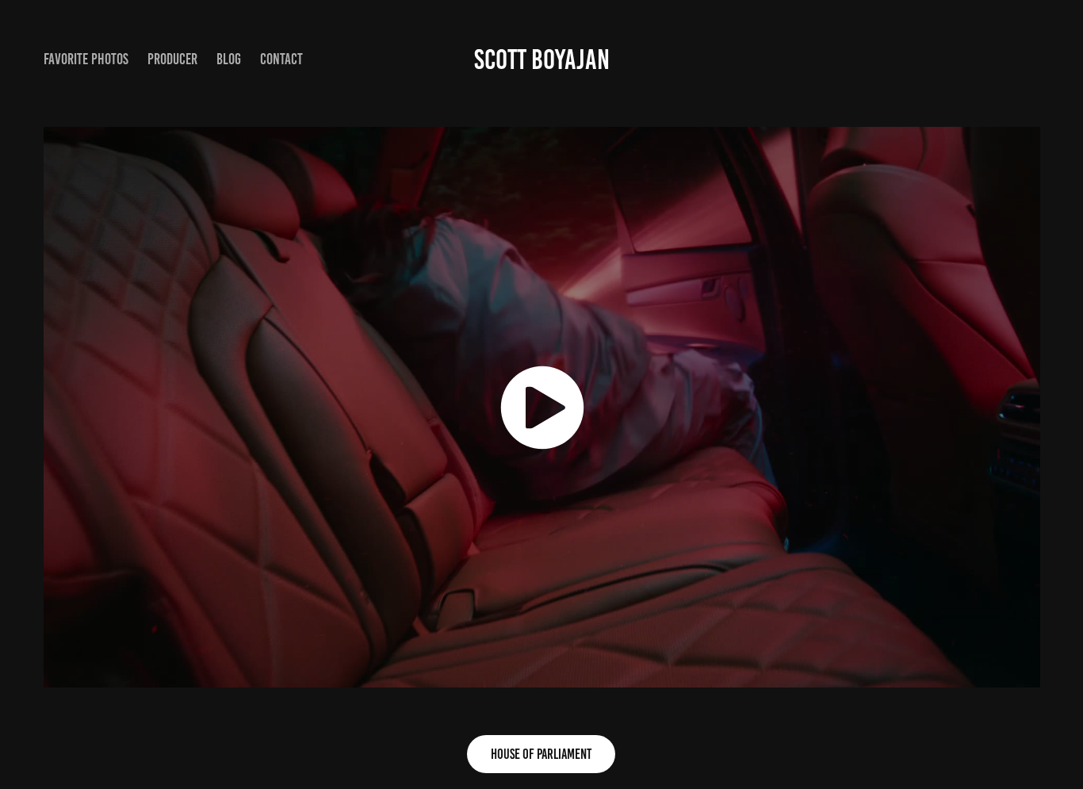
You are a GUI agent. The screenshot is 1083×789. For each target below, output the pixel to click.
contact (281, 59)
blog (228, 59)
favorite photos (86, 59)
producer (172, 59)
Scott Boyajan (542, 59)
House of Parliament (541, 754)
